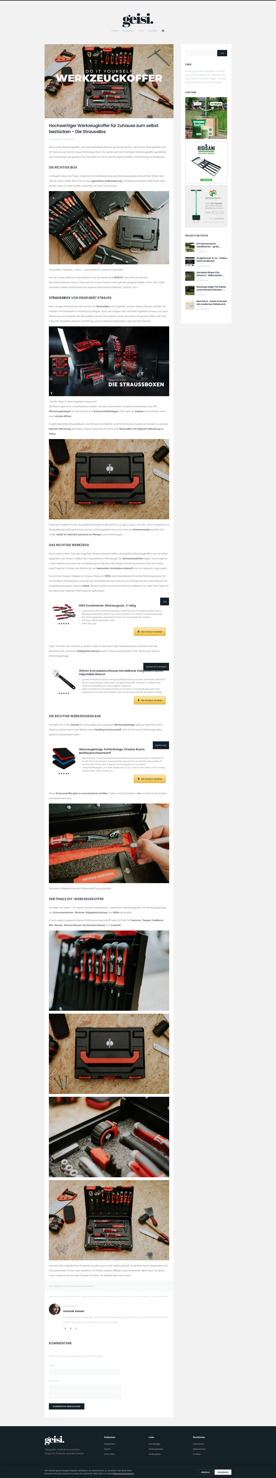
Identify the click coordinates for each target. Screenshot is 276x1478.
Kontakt (153, 30)
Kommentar (54, 1381)
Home (114, 30)
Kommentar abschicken (66, 1406)
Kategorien (128, 30)
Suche (107, 1449)
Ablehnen (205, 1472)
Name (51, 1365)
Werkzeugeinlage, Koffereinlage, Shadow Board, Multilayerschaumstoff (112, 751)
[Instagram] (163, 31)
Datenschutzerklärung (123, 1473)
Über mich (109, 1454)
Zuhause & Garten (85, 1286)
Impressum (198, 1444)
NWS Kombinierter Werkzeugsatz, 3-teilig (107, 606)
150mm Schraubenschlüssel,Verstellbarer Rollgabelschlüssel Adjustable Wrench (121, 672)
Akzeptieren (223, 1472)
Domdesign (154, 1444)
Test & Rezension (56, 1286)
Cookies (197, 1454)
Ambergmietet (156, 1449)
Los (222, 53)
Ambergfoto (155, 1454)
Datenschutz (199, 1449)
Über (141, 30)
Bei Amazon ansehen (151, 631)
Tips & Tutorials (70, 1286)
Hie (139, 793)
